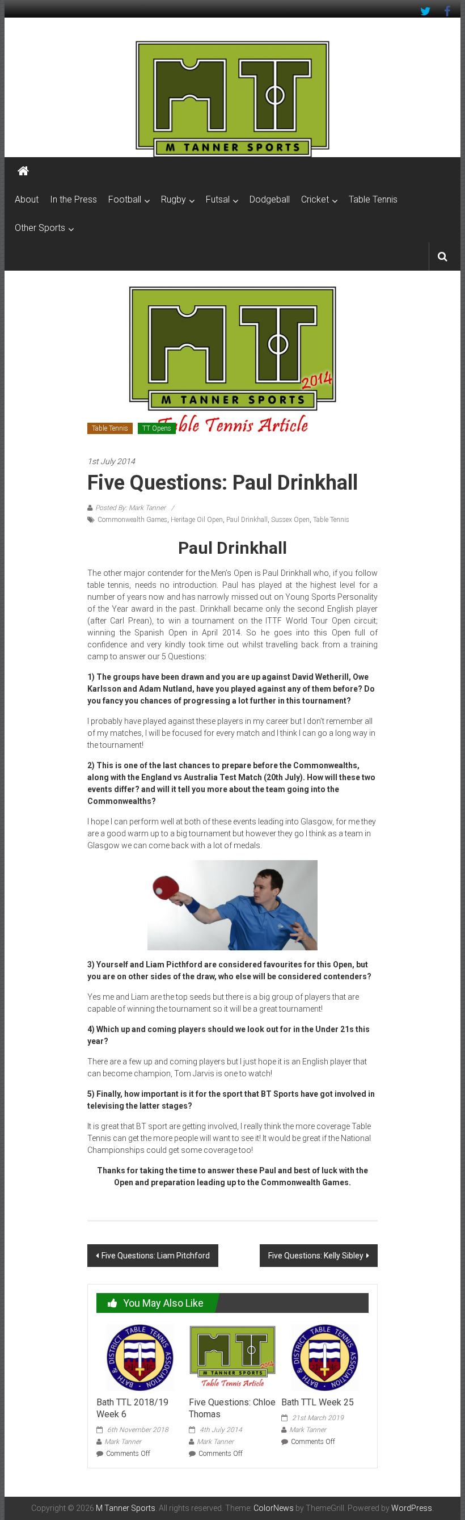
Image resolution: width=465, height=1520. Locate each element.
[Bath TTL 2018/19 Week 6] (139, 1357)
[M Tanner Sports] (232, 98)
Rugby (173, 199)
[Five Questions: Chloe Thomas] (232, 1357)
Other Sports (40, 227)
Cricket (315, 199)
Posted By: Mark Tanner (130, 508)
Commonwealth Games (132, 520)
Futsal (218, 199)
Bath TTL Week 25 (317, 1402)
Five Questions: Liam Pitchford (156, 1255)
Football (124, 199)
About (27, 199)
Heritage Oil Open (197, 520)
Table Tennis (373, 199)
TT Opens (156, 428)
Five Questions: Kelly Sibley (315, 1255)
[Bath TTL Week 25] (324, 1357)
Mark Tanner (122, 1442)
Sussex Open (290, 520)
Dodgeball (270, 199)
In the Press (73, 199)
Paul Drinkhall (247, 520)
